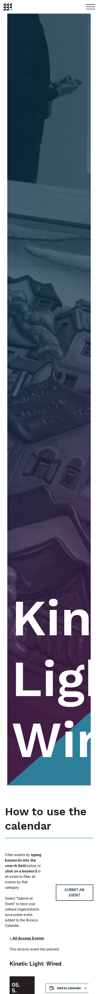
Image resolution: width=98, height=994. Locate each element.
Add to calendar (69, 988)
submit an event (74, 892)
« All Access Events (27, 938)
